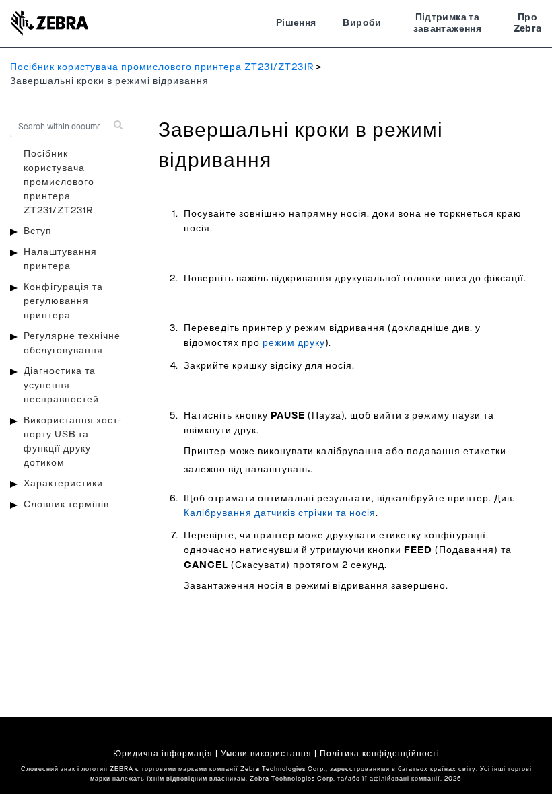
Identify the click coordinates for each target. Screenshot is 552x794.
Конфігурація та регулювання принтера (63, 301)
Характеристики (63, 484)
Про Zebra (528, 23)
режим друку (294, 343)
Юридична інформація (163, 754)
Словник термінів (66, 504)
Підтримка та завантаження (447, 23)
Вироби (362, 23)
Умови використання (266, 754)
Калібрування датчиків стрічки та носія (280, 513)
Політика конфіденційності (380, 754)
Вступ (38, 231)
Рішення (296, 23)
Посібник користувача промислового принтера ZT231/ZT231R (162, 67)
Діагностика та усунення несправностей (61, 385)
